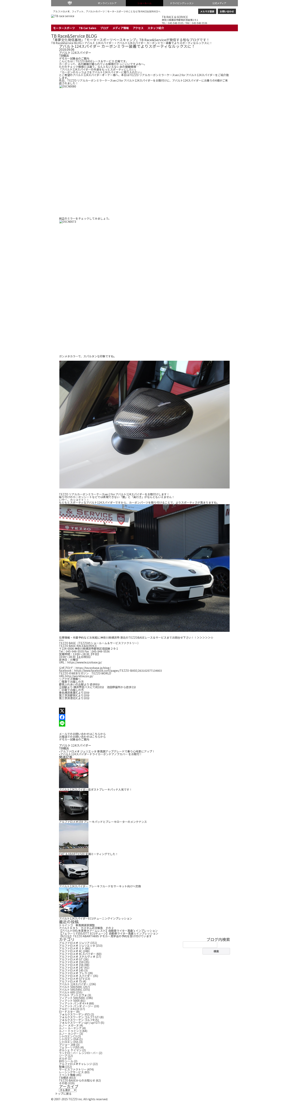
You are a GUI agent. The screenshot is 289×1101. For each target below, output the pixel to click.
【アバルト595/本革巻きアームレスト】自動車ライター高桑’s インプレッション (108, 931)
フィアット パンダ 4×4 (73, 1003)
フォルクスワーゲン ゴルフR (77, 1020)
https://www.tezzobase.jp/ (84, 662)
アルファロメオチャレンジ (75, 1064)
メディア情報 (120, 28)
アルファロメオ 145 (71, 970)
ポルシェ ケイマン (70, 1050)
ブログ (104, 28)
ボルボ (63, 1058)
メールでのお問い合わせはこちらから (82, 734)
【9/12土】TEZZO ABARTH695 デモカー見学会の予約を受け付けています (105, 936)
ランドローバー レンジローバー (78, 1053)
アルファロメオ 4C (70, 951)
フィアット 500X (69, 1001)
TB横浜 (64, 55)
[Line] (144, 723)
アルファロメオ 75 (70, 981)
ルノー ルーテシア (70, 1028)
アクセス (138, 28)
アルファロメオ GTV (71, 979)
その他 (63, 1083)
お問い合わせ (227, 11)
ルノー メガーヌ (69, 1025)
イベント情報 (67, 1075)
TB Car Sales (87, 28)
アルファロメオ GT (71, 959)
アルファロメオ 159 (71, 962)
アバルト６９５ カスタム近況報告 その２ (86, 928)
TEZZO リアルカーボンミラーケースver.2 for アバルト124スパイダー (172, 75)
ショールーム (144, 3)
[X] (144, 711)
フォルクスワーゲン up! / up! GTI (79, 1023)
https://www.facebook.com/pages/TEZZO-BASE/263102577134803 (118, 670)
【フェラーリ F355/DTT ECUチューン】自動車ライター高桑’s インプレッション (108, 933)
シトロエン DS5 (68, 1042)
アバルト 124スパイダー (99, 43)
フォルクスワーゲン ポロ (74, 1014)
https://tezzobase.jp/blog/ (93, 668)
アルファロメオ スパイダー (75, 976)
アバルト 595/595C (71, 990)
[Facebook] (144, 717)
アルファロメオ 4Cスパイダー (77, 954)
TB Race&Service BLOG (74, 36)
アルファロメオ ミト (71, 948)
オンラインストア (107, 3)
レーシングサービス (71, 1072)
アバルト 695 (67, 992)
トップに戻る (63, 1093)
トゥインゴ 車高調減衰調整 (77, 925)
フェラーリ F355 (69, 1047)
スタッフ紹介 (155, 28)
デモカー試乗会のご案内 (74, 58)
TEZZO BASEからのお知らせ (77, 1080)
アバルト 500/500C (71, 987)
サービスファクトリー (73, 1069)
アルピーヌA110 (69, 1009)
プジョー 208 (67, 1045)
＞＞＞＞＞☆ (205, 637)
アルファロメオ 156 (71, 965)
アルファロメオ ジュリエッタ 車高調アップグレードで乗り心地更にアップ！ (107, 751)
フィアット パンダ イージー (76, 1006)
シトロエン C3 (68, 1036)
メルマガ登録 (207, 11)
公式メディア (219, 3)
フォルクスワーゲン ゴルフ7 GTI (79, 1017)
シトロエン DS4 (68, 1039)
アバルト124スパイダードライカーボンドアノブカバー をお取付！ (100, 754)
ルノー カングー (69, 1034)
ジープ (63, 1056)
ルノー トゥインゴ (70, 1031)
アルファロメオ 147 (71, 967)
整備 (61, 1067)
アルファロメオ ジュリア (74, 943)
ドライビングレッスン (182, 3)
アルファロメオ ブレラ (73, 973)
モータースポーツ (64, 28)
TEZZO (69, 3)
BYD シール (66, 1061)
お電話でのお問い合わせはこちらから (82, 737)
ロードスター (67, 1012)
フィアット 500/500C (72, 998)
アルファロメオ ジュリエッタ (77, 945)
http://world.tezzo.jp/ (79, 676)
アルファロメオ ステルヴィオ (77, 956)
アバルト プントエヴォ (73, 995)
